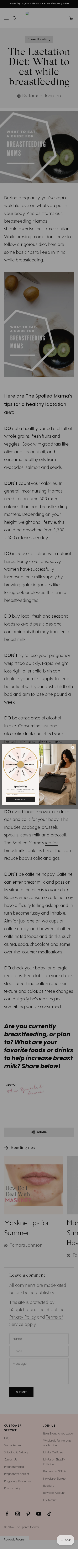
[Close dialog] (72, 747)
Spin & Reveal (20, 799)
